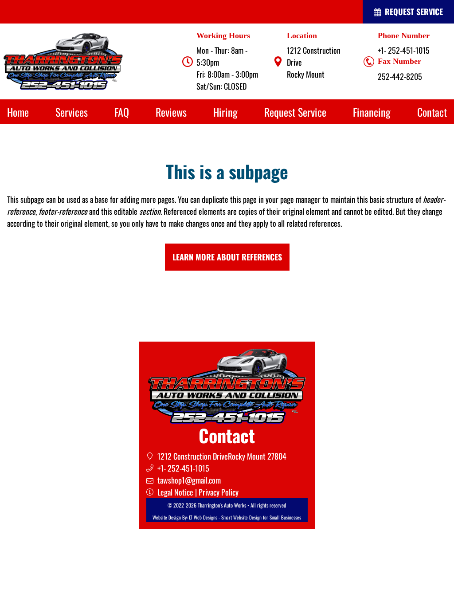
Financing (372, 112)
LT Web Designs (203, 517)
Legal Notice (175, 492)
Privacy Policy (219, 492)
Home (18, 112)
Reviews (171, 112)
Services (71, 112)
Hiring (225, 112)
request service (408, 11)
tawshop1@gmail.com (189, 480)
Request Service (295, 112)
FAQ (121, 112)
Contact (432, 112)
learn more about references (227, 257)
